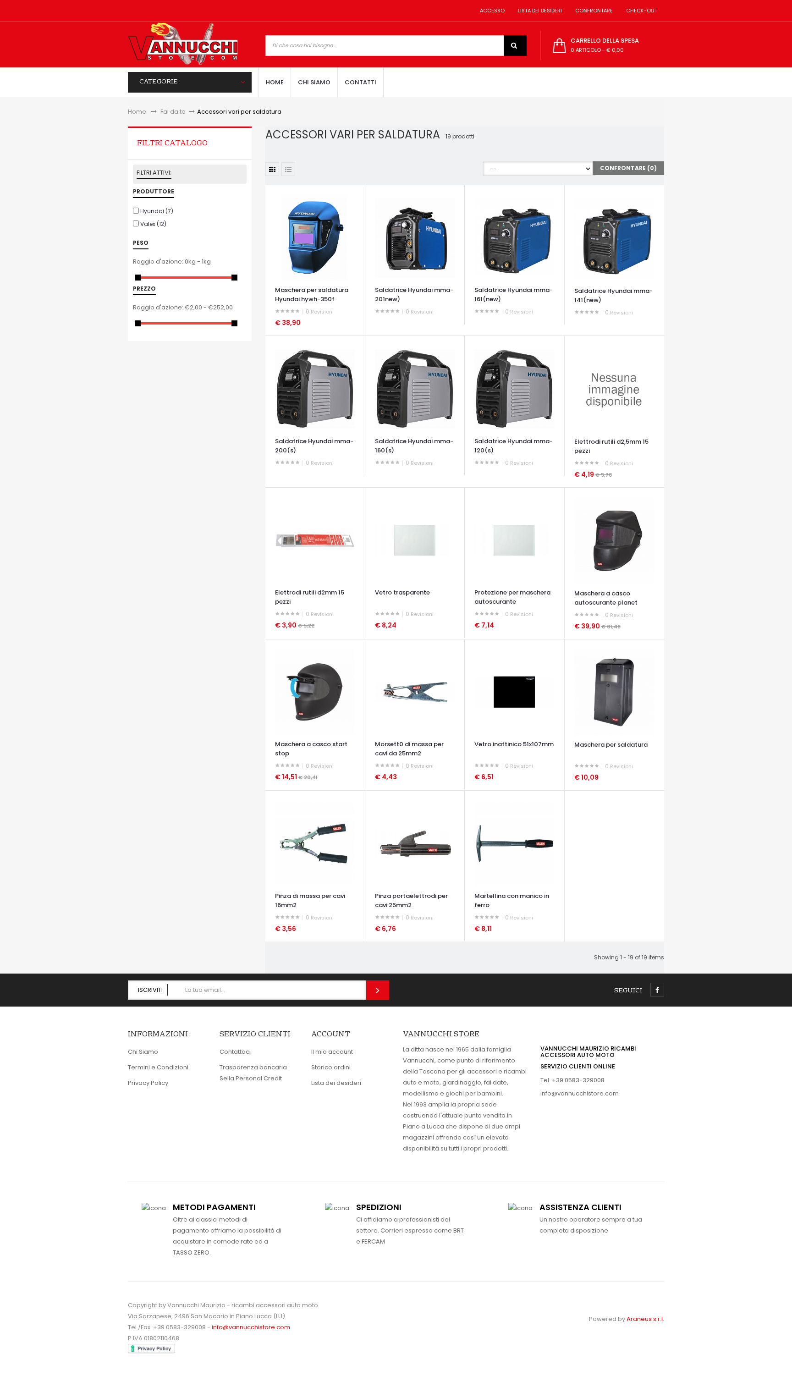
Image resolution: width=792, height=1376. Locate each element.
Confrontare (592, 10)
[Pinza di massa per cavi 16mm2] (315, 843)
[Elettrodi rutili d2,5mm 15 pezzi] (614, 389)
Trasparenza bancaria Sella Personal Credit (253, 1073)
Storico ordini (331, 1067)
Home (137, 111)
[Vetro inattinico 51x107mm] (514, 691)
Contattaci (235, 1051)
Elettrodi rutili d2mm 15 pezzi (309, 597)
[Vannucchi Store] (183, 44)
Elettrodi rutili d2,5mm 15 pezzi (611, 446)
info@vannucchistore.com (579, 1093)
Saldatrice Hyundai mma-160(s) (414, 446)
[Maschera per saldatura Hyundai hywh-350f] (315, 237)
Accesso (491, 10)
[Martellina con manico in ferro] (514, 843)
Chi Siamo (143, 1051)
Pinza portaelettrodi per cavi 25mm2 (411, 900)
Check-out (640, 10)
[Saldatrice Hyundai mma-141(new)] (614, 237)
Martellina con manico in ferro (511, 900)
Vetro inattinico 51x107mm (514, 744)
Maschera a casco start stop (311, 749)
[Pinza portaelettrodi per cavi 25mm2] (415, 843)
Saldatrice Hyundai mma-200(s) (314, 446)
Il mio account (332, 1051)
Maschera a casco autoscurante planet (606, 598)
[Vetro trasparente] (415, 540)
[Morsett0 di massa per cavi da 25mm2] (415, 691)
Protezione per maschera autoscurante (512, 597)
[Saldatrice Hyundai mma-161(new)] (514, 237)
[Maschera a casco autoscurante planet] (614, 540)
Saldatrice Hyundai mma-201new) (414, 294)
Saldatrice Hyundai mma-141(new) (613, 295)
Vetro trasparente (402, 592)
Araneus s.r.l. (645, 1319)
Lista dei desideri (538, 10)
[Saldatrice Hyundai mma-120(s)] (514, 388)
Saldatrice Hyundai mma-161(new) (513, 294)
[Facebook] (657, 989)
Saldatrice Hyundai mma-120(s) (513, 446)
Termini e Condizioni (158, 1067)
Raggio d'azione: (158, 261)
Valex (153, 224)
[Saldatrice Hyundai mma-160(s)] (415, 388)
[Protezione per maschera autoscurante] (514, 540)
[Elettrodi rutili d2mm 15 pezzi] (315, 540)
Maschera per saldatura (611, 744)
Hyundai (156, 211)
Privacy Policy (148, 1083)
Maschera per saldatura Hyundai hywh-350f (311, 294)
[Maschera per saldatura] (614, 692)
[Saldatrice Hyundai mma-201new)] (415, 237)
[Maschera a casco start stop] (315, 691)
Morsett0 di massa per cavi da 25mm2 (409, 749)
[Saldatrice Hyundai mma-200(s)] (315, 388)
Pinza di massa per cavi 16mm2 (310, 900)
